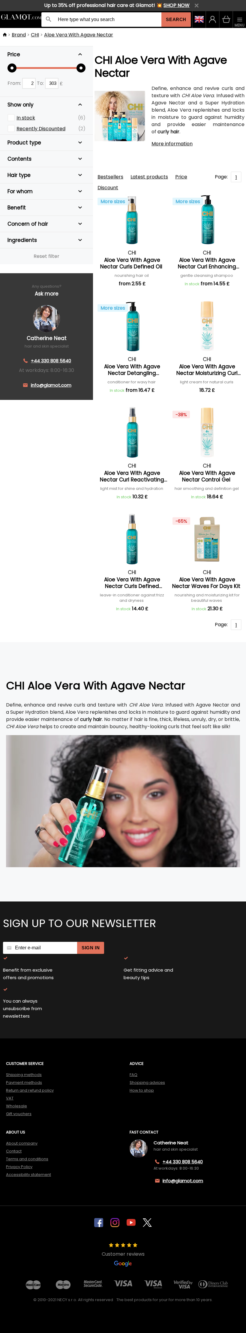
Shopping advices (147, 1082)
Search (176, 19)
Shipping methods (24, 1075)
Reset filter (46, 256)
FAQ (133, 1075)
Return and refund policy (30, 1090)
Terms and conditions (27, 1159)
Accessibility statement (28, 1174)
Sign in (91, 947)
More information (172, 143)
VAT (10, 1098)
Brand (19, 34)
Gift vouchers (19, 1114)
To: (41, 83)
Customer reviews (123, 1254)
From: (15, 83)
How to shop (142, 1090)
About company (22, 1143)
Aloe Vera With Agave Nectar (78, 34)
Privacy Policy (19, 1167)
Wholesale (16, 1106)
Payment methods (24, 1082)
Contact (14, 1151)
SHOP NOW (177, 5)
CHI (35, 34)
